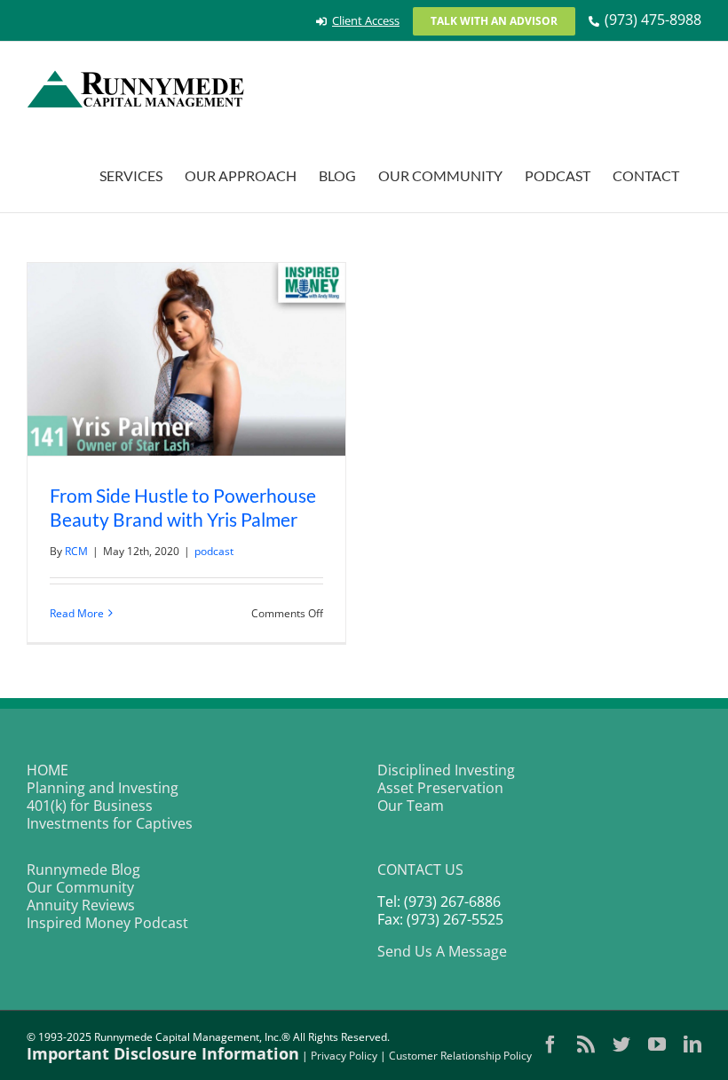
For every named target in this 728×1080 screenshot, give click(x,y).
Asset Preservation (440, 788)
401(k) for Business (90, 805)
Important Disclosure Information (163, 1053)
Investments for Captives (110, 823)
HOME (47, 770)
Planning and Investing (102, 788)
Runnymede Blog (83, 869)
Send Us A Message (442, 951)
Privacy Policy (344, 1055)
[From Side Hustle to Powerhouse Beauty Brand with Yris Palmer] (186, 359)
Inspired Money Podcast (107, 923)
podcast (213, 551)
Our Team (410, 805)
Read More (77, 613)
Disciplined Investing (446, 770)
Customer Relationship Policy (460, 1055)
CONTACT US (420, 869)
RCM (76, 551)
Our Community (80, 887)
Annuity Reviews (81, 905)
